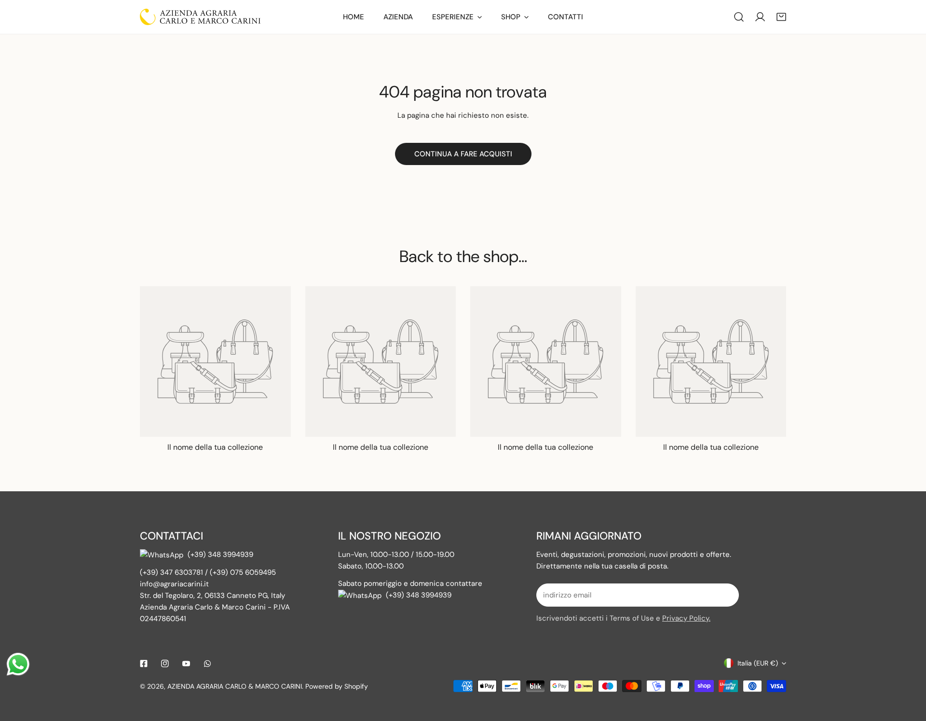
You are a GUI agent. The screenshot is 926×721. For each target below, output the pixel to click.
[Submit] (726, 594)
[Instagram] (165, 663)
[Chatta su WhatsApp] (164, 554)
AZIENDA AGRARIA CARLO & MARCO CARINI (234, 686)
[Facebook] (143, 663)
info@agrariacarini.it (174, 584)
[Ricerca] (738, 17)
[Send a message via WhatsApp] (18, 664)
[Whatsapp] (207, 663)
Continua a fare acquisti (463, 154)
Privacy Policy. (686, 618)
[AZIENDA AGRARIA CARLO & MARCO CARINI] (200, 17)
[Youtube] (186, 663)
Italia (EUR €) (757, 663)
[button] (781, 17)
